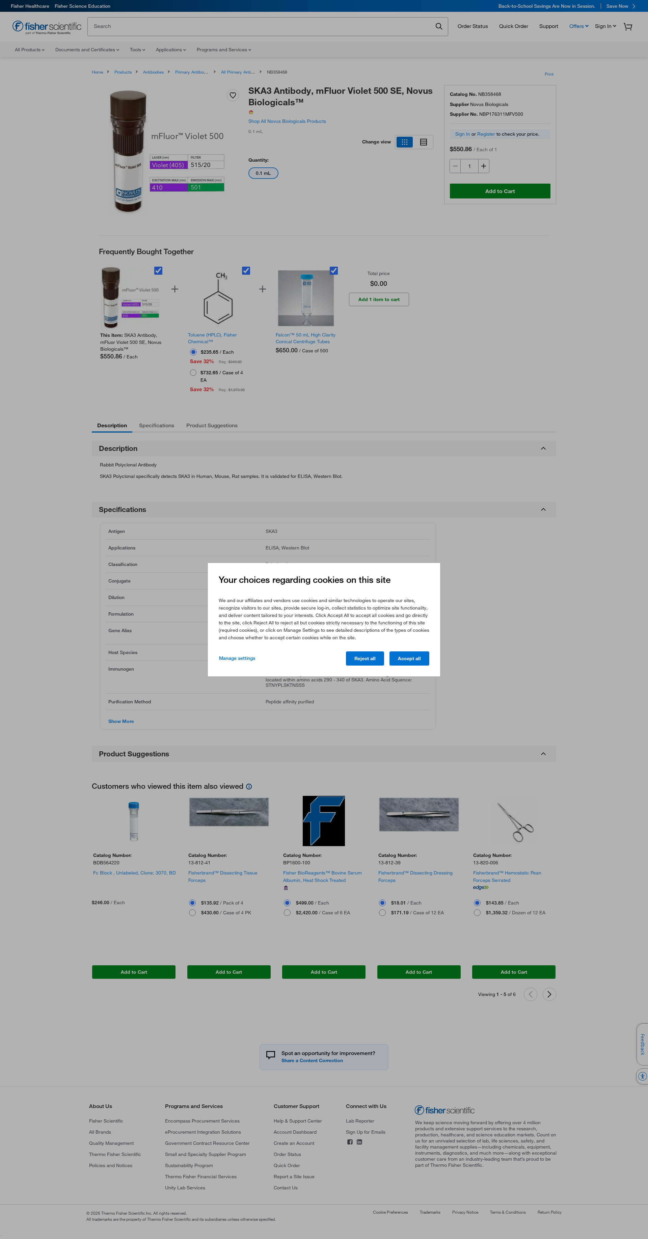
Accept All (409, 658)
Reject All (365, 658)
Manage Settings (237, 658)
